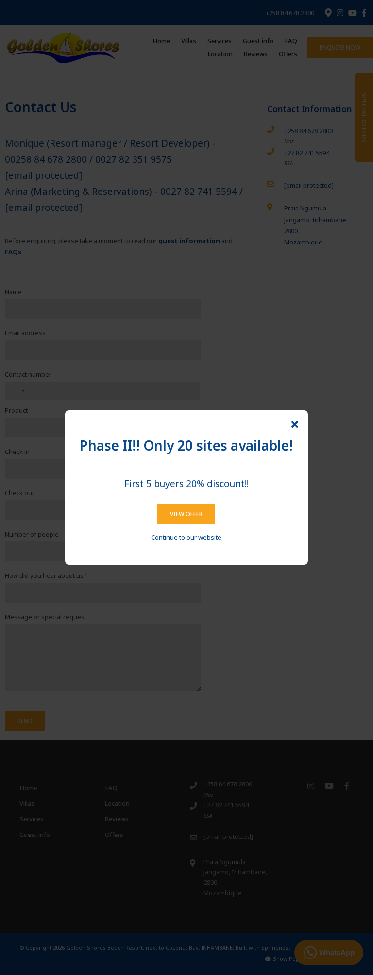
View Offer (186, 514)
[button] (295, 425)
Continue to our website (186, 537)
